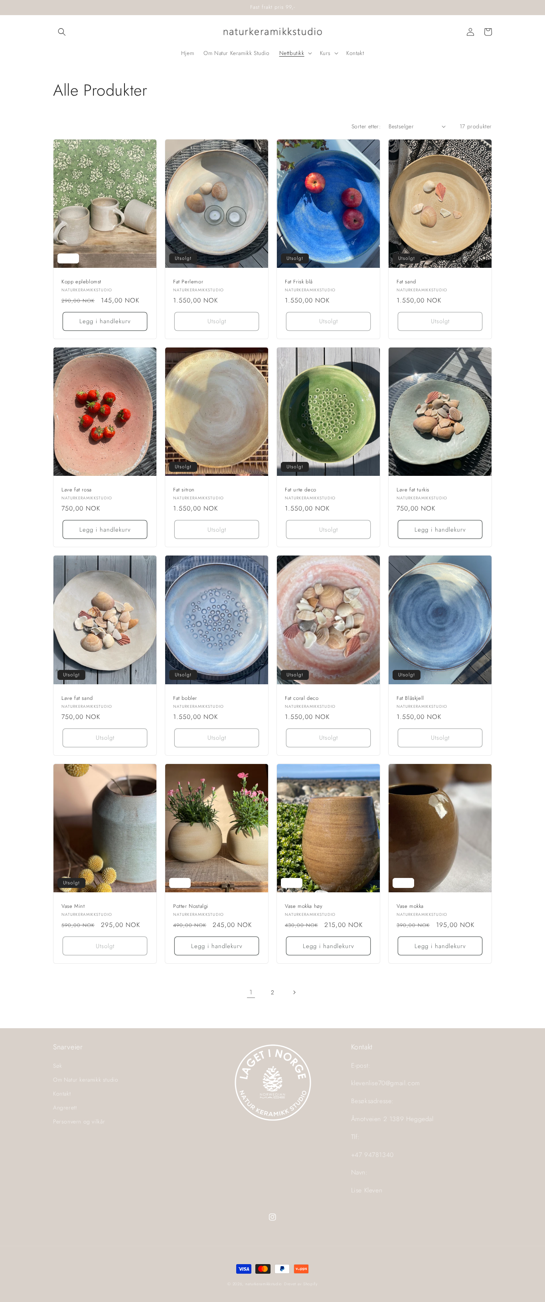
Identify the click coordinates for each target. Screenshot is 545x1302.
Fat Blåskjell (410, 698)
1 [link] (251, 992)
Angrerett (65, 1108)
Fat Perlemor (188, 282)
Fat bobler (185, 698)
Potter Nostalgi (190, 906)
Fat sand (406, 282)
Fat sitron (184, 490)
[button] (62, 32)
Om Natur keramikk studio (85, 1080)
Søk (57, 1066)
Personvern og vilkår (79, 1121)
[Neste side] (294, 992)
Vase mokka (410, 906)
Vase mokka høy (303, 906)
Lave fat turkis (413, 490)
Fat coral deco (301, 698)
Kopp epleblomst (81, 282)
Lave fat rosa (76, 490)
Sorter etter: (366, 126)
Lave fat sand (77, 698)
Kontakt (62, 1094)
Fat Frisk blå (299, 282)
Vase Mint (73, 906)
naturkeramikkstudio (263, 1284)
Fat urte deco (300, 490)
